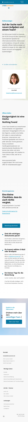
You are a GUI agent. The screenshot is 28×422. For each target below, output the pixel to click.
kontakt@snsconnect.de (9, 355)
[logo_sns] (7, 6)
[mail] (3, 416)
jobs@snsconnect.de (15, 256)
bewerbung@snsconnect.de (14, 93)
